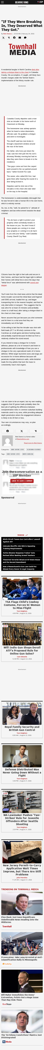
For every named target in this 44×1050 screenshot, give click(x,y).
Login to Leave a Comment (22, 481)
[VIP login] (40, 2)
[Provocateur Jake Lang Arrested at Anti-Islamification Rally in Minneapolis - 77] (22, 943)
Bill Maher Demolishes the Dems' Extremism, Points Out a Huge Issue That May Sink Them (19, 997)
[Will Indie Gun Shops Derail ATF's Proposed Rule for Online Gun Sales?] (22, 634)
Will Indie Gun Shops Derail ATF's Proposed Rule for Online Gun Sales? (22, 650)
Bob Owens (7, 34)
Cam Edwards (22, 657)
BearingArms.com (23, 439)
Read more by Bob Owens (33, 443)
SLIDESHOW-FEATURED (33, 449)
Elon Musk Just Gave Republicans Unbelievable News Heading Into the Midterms (19, 919)
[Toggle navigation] (2, 2)
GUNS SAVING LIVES (17, 449)
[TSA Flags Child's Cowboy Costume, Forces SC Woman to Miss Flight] (22, 588)
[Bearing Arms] (21, 2)
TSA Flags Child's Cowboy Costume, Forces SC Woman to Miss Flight (22, 605)
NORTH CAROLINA (28, 454)
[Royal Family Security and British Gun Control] (22, 713)
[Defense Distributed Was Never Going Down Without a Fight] (22, 756)
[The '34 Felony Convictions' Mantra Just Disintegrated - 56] (22, 1021)
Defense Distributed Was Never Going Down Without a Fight (22, 772)
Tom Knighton (22, 611)
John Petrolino (22, 878)
